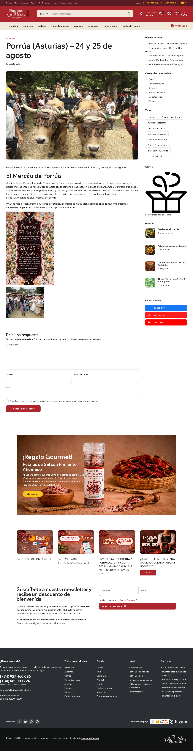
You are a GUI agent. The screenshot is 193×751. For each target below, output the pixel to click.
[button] (180, 14)
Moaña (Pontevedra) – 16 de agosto (166, 60)
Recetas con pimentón (172, 691)
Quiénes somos (21, 3)
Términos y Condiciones (140, 680)
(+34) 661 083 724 (168, 3)
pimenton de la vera (157, 139)
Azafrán (78, 25)
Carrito (99, 684)
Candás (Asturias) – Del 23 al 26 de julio (171, 263)
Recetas (152, 88)
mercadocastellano (157, 122)
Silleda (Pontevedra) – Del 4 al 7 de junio (171, 280)
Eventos (10, 38)
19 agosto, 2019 (13, 64)
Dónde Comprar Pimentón (174, 683)
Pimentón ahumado (157, 145)
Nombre (10, 374)
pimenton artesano (157, 134)
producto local (155, 156)
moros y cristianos (156, 128)
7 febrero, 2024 (164, 249)
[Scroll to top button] (186, 744)
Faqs (54, 3)
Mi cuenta (101, 692)
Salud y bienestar (157, 92)
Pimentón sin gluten (170, 695)
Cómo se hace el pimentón (174, 679)
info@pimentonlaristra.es (18, 690)
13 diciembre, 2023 (165, 233)
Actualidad (35, 3)
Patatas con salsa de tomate (171, 246)
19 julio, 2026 (162, 269)
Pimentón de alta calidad (173, 687)
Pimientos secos (60, 25)
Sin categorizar (156, 96)
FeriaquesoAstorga (171, 117)
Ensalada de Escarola (168, 229)
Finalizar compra (104, 688)
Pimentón (12, 25)
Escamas (28, 25)
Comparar (101, 675)
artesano (152, 117)
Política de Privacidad (126, 600)
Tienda (9, 3)
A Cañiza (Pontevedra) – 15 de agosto (166, 64)
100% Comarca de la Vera (173, 667)
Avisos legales (135, 667)
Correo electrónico (82, 374)
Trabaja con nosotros (68, 3)
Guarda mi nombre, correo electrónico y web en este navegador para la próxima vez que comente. (54, 401)
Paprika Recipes (156, 83)
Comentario (12, 344)
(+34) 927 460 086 (150, 3)
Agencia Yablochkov (90, 738)
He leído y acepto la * (118, 600)
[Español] (184, 3)
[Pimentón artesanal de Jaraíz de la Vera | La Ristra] (18, 13)
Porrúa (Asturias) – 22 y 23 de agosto (166, 55)
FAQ (98, 671)
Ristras (42, 25)
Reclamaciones (136, 691)
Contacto (46, 3)
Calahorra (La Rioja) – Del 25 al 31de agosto (163, 50)
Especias (93, 25)
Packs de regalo (131, 25)
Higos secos (110, 25)
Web (8, 387)
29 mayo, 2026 (163, 285)
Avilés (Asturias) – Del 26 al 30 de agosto (168, 43)
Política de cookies (138, 675)
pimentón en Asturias (158, 150)
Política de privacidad (139, 671)
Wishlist (100, 680)
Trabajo (152, 101)
